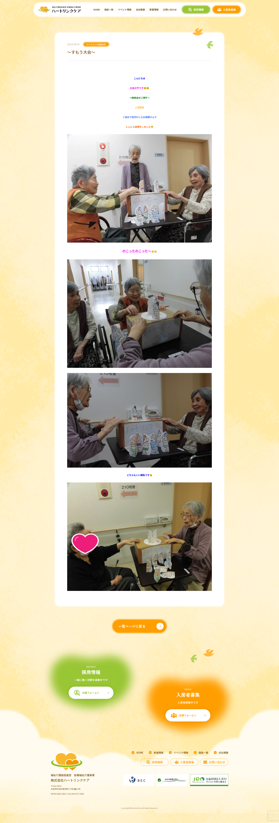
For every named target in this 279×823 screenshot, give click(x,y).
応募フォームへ (90, 692)
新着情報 (154, 9)
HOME (96, 9)
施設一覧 (108, 9)
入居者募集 (229, 9)
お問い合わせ (170, 9)
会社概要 (140, 9)
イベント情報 (124, 9)
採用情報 (198, 9)
